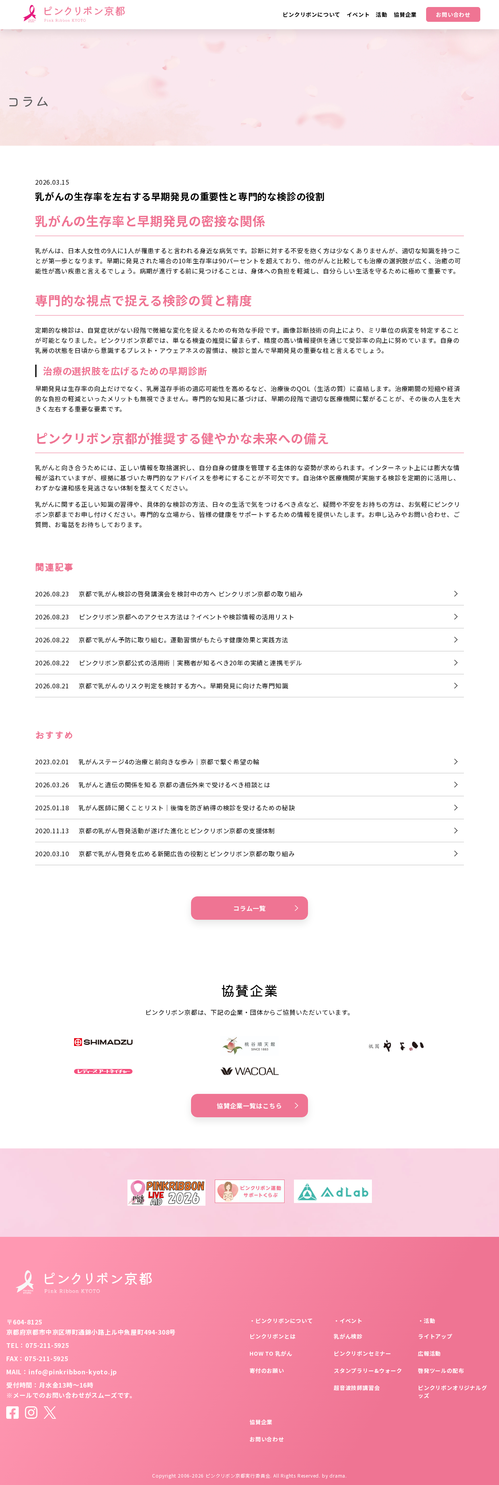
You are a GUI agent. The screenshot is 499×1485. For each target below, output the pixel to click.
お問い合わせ (453, 14)
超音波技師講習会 (357, 1388)
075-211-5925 (47, 1345)
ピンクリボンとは (273, 1336)
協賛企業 (261, 1422)
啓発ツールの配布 (441, 1370)
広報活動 (429, 1353)
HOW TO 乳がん (271, 1353)
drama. (338, 1475)
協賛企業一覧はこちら (249, 1105)
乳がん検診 (348, 1336)
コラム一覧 (249, 908)
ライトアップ (435, 1336)
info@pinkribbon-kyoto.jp (72, 1371)
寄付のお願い (267, 1370)
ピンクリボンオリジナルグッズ (452, 1391)
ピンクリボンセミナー (362, 1353)
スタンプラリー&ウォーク (368, 1370)
